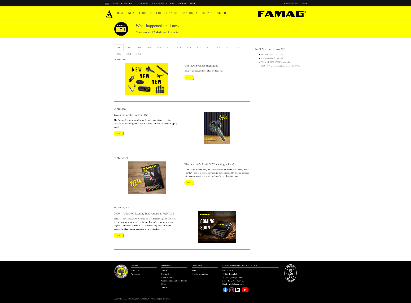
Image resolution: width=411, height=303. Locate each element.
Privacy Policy (167, 277)
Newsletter (158, 3)
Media (193, 3)
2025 (129, 47)
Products (145, 13)
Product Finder (167, 13)
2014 (238, 47)
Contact (128, 3)
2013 (119, 54)
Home (120, 13)
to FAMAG (135, 270)
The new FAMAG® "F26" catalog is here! (276, 62)
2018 (198, 47)
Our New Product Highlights (272, 54)
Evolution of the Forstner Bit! (272, 58)
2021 (168, 47)
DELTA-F (206, 13)
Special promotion (200, 274)
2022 (158, 47)
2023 (148, 47)
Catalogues (189, 13)
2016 (218, 47)
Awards (182, 3)
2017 (208, 47)
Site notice (142, 3)
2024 (138, 47)
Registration (291, 3)
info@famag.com (236, 284)
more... (189, 77)
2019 (188, 47)
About (116, 3)
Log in (305, 3)
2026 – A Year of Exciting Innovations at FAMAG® (280, 66)
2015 (228, 47)
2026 (119, 47)
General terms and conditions (174, 281)
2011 (129, 54)
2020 (178, 47)
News (131, 13)
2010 (138, 54)
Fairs (171, 3)
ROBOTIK (221, 13)
